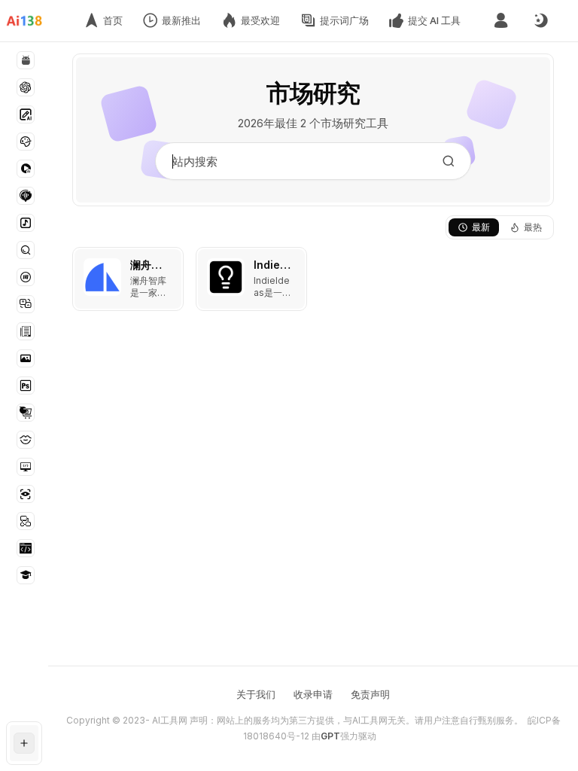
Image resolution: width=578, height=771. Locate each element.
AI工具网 (169, 720)
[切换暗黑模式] (540, 21)
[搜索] (448, 161)
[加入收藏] (168, 262)
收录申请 (313, 694)
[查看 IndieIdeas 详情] (251, 279)
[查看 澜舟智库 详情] (128, 279)
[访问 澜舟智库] (102, 277)
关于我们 (255, 694)
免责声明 (370, 694)
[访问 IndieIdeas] (226, 277)
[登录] (501, 21)
